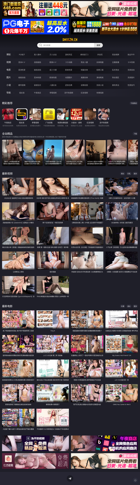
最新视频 (7, 173)
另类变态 (131, 70)
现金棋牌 (115, 54)
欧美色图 (53, 77)
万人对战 (53, 54)
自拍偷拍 (37, 62)
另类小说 (99, 85)
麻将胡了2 (84, 54)
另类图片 (131, 77)
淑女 (128, 306)
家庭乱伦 (37, 85)
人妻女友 (53, 85)
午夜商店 (37, 93)
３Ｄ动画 (68, 62)
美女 (122, 174)
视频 (8, 62)
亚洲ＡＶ (21, 62)
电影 (8, 69)
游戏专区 (68, 54)
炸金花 (100, 54)
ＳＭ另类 (131, 62)
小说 (8, 85)
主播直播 (115, 62)
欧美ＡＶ (53, 62)
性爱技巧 (131, 85)
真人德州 (37, 54)
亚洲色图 (37, 77)
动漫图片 (68, 77)
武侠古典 (68, 85)
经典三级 (99, 70)
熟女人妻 (84, 62)
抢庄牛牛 (131, 54)
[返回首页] (135, 480)
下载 (135, 134)
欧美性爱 (68, 70)
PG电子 (22, 54)
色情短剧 (99, 93)
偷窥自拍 (21, 77)
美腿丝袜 (84, 77)
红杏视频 (84, 93)
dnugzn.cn (70, 39)
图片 (8, 77)
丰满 (122, 306)
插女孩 (21, 93)
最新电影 (7, 306)
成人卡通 (53, 70)
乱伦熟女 (115, 70)
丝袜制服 (99, 62)
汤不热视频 (68, 93)
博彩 (8, 54)
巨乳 (128, 174)
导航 (8, 92)
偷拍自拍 (37, 70)
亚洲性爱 (21, 70)
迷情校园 (84, 85)
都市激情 (21, 85)
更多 (135, 174)
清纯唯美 (99, 77)
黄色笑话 (115, 85)
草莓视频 (53, 93)
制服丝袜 (84, 70)
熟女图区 (115, 77)
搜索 (98, 45)
